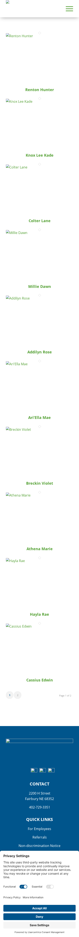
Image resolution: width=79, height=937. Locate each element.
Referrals (39, 837)
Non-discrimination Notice (39, 845)
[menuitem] (67, 8)
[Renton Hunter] (39, 36)
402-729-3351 (39, 807)
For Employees (39, 828)
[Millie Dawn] (39, 232)
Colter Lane (40, 220)
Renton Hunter (39, 89)
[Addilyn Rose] (39, 298)
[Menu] (67, 8)
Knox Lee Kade (40, 155)
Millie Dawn (39, 286)
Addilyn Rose (39, 351)
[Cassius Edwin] (39, 626)
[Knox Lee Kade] (39, 101)
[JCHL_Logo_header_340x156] (33, 8)
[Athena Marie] (39, 495)
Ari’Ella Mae (39, 417)
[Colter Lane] (39, 167)
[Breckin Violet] (39, 429)
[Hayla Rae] (39, 560)
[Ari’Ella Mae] (39, 364)
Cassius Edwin (39, 680)
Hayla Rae (39, 614)
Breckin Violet (39, 483)
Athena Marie (40, 548)
